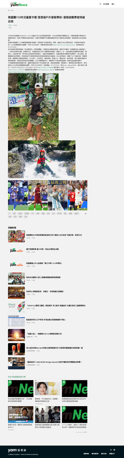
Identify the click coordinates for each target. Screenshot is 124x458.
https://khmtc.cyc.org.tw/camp (64, 45)
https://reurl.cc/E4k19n (16, 70)
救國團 (27, 213)
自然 (48, 213)
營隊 (38, 213)
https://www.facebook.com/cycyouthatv (22, 72)
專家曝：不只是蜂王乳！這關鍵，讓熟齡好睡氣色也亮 (47, 400)
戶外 (32, 213)
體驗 (70, 213)
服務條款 (86, 454)
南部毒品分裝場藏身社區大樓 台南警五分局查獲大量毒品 (47, 426)
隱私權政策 (95, 454)
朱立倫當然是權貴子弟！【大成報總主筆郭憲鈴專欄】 (20, 400)
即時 (12, 10)
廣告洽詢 (104, 454)
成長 (25, 217)
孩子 (53, 213)
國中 (15, 217)
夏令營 (59, 213)
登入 (113, 4)
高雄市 (76, 213)
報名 (65, 213)
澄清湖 (20, 213)
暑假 (20, 217)
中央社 (10, 25)
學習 (14, 213)
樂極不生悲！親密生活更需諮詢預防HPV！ (20, 426)
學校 (10, 217)
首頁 (9, 10)
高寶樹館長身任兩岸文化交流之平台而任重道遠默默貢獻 (74, 400)
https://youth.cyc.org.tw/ (46, 70)
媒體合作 (112, 454)
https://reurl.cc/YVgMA (45, 67)
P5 (9, 213)
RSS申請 (106, 4)
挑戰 (43, 213)
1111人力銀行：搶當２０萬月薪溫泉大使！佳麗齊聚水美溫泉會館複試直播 (74, 426)
